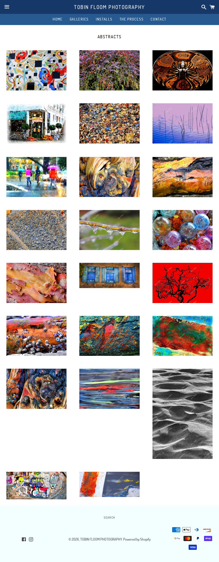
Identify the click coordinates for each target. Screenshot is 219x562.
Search (109, 517)
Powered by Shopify (137, 539)
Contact (158, 19)
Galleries (79, 19)
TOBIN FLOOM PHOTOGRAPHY (109, 7)
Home (58, 19)
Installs (104, 19)
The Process (132, 19)
